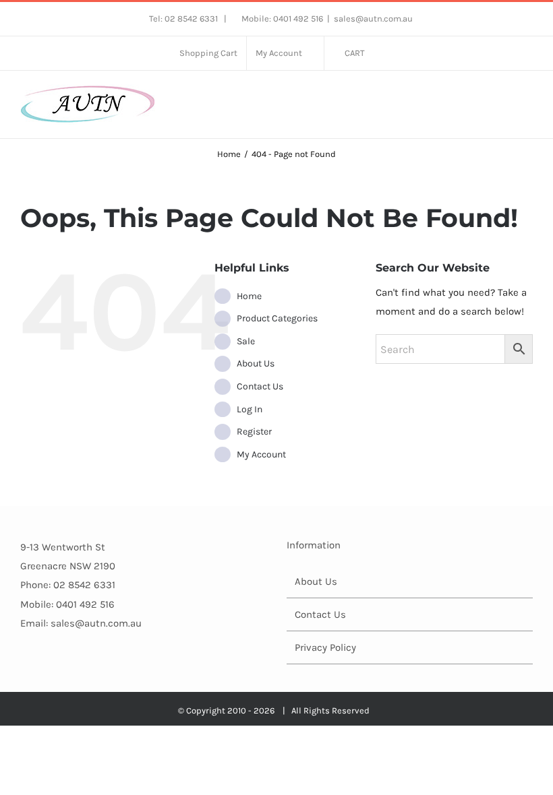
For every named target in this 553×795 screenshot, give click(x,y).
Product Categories (277, 318)
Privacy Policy (325, 647)
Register (254, 431)
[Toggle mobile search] (503, 98)
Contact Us (260, 386)
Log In (249, 409)
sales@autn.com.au (373, 18)
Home (249, 296)
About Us (255, 363)
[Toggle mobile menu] (527, 98)
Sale (246, 341)
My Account (261, 454)
